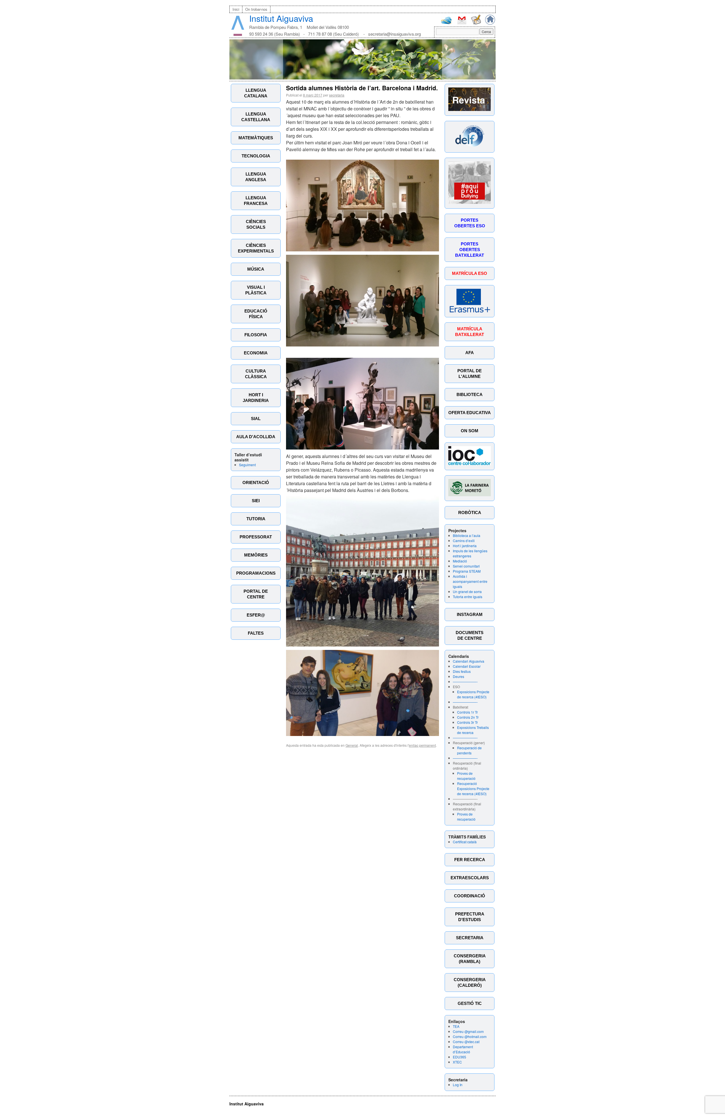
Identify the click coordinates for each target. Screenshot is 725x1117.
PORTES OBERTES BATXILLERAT (469, 249)
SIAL (256, 418)
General (352, 745)
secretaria (336, 95)
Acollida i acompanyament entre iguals (470, 581)
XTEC (457, 1062)
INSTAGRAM (470, 614)
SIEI (256, 500)
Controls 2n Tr (468, 717)
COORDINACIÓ (469, 895)
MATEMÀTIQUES (255, 137)
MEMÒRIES (256, 555)
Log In (457, 1084)
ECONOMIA (256, 352)
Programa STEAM (467, 571)
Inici (236, 9)
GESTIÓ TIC (470, 1003)
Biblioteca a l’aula (466, 535)
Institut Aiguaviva (281, 18)
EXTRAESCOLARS (470, 877)
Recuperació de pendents (469, 750)
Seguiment (247, 464)
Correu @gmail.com (468, 1031)
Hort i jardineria (465, 545)
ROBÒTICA (469, 512)
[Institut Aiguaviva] (237, 34)
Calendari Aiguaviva (468, 661)
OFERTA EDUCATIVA (469, 412)
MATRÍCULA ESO (469, 273)
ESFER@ (256, 615)
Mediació (460, 560)
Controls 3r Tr (467, 722)
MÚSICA (255, 269)
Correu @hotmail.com (470, 1036)
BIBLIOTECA (470, 394)
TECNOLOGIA (256, 155)
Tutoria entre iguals (467, 596)
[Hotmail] (446, 22)
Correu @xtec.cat (466, 1041)
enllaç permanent (422, 745)
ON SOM (469, 430)
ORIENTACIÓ (255, 482)
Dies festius (462, 671)
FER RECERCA (469, 859)
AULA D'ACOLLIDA (255, 436)
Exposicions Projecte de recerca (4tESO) (473, 694)
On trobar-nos (256, 9)
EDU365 (459, 1056)
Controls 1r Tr (467, 712)
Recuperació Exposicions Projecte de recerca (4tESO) (473, 788)
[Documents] (476, 23)
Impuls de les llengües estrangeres (470, 553)
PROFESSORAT (256, 536)
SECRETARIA (469, 937)
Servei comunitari (466, 566)
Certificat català (465, 841)
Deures (458, 676)
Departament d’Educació (463, 1049)
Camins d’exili (464, 540)
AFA (469, 352)
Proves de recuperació (466, 776)
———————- (465, 681)
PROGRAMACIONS (256, 573)
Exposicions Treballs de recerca (473, 730)
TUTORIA (255, 518)
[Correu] (462, 23)
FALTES (256, 633)
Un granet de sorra (467, 591)
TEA (456, 1026)
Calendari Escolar (467, 666)
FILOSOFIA (255, 334)
